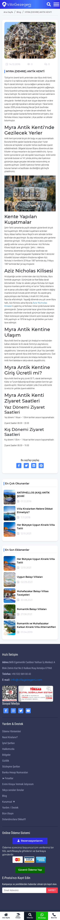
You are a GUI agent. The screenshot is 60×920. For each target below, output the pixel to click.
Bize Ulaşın (8, 813)
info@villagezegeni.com (26, 679)
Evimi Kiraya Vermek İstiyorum (18, 784)
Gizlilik (5, 760)
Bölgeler (6, 754)
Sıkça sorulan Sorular (13, 790)
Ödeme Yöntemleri (11, 731)
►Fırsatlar (7, 778)
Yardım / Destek (10, 807)
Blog (4, 795)
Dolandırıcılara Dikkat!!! (14, 819)
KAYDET (52, 890)
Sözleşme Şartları (11, 766)
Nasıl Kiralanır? (10, 737)
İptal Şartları (8, 743)
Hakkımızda (8, 748)
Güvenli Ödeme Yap (30, 869)
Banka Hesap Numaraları (15, 772)
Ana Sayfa (8, 12)
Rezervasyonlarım (31, 840)
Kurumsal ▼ (8, 801)
